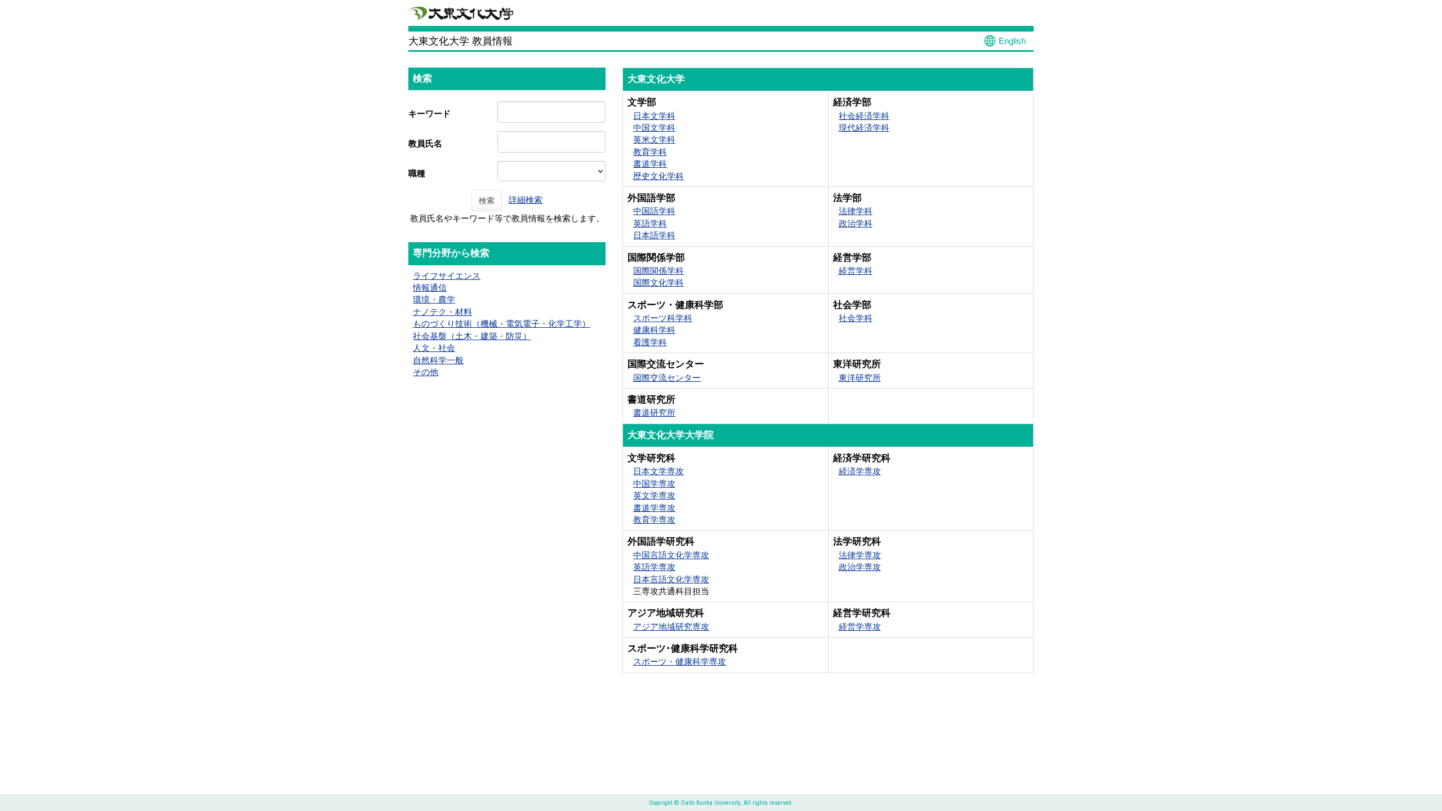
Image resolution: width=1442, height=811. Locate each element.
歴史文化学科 (658, 176)
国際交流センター (667, 377)
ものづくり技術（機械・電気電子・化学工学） (501, 323)
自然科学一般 (438, 360)
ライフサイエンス (446, 275)
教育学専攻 (654, 519)
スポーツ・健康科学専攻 (679, 661)
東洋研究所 (860, 377)
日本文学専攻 (658, 471)
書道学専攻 (654, 508)
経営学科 (856, 270)
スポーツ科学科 (662, 318)
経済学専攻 (860, 471)
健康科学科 (654, 330)
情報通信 (430, 287)
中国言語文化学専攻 (671, 555)
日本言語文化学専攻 (671, 579)
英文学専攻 (654, 495)
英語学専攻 (654, 567)
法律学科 (856, 211)
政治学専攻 (860, 567)
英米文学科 (654, 139)
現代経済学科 (864, 127)
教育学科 (650, 152)
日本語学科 (654, 235)
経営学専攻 (860, 626)
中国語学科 (654, 211)
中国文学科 (654, 127)
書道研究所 (654, 412)
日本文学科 (654, 116)
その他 (425, 372)
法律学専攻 (860, 555)
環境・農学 (434, 299)
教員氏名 (425, 143)
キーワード (429, 113)
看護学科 (650, 342)
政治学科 (856, 223)
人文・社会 (434, 348)
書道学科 (650, 163)
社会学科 (856, 318)
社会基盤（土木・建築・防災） (472, 336)
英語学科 (650, 223)
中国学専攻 (654, 483)
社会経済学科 (864, 116)
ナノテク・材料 (442, 312)
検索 (487, 200)
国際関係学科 (658, 270)
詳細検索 (525, 199)
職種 (416, 173)
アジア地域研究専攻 (671, 626)
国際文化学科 (658, 282)
